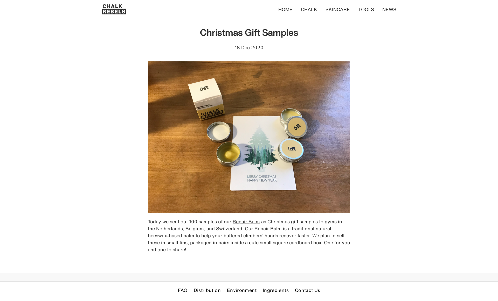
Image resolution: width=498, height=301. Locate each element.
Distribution (207, 290)
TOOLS (366, 9)
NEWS (389, 9)
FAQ (183, 290)
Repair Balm (246, 221)
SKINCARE (338, 9)
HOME (285, 9)
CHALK (309, 9)
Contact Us (307, 290)
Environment (242, 290)
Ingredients (276, 290)
